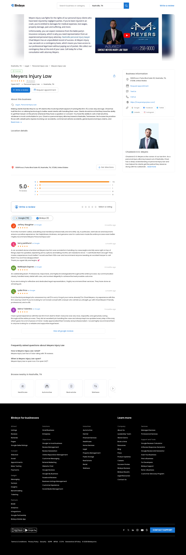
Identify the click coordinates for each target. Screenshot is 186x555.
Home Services (88, 445)
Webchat (14, 455)
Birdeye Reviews (124, 468)
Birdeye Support (147, 466)
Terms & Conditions (19, 542)
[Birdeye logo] (18, 5)
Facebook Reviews (49, 477)
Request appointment (46, 90)
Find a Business (147, 458)
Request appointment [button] (139, 86)
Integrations (16, 511)
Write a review (167, 5)
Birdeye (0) (44, 218)
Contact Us (122, 479)
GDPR (50, 542)
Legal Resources (124, 476)
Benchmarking (16, 491)
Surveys (14, 483)
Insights (14, 487)
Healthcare (87, 441)
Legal (27, 66)
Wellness (86, 468)
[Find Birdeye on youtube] (142, 530)
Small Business (48, 430)
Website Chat (47, 466)
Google (136, 108)
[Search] (126, 6)
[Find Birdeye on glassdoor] (147, 530)
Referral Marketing (49, 462)
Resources (122, 445)
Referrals (14, 438)
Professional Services (149, 434)
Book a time (122, 441)
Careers (121, 460)
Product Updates (124, 457)
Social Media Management (52, 489)
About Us (121, 430)
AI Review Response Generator (153, 447)
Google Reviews (48, 470)
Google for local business (52, 443)
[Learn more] (149, 136)
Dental (85, 434)
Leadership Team (124, 434)
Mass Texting (16, 466)
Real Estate (87, 460)
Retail (85, 464)
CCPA (61, 542)
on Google (38, 225)
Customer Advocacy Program (152, 474)
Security (43, 542)
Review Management (50, 447)
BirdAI (13, 504)
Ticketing (14, 494)
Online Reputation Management (55, 455)
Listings (14, 430)
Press (120, 453)
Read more (15, 122)
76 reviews (30, 81)
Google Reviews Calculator (151, 443)
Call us (133, 97)
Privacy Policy (33, 542)
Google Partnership (18, 515)
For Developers (147, 462)
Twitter (161, 108)
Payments (15, 470)
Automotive (87, 430)
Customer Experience (50, 485)
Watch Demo (123, 438)
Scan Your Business (148, 455)
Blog (119, 449)
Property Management (92, 453)
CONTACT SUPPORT (162, 530)
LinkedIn (137, 112)
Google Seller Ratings (19, 445)
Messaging (15, 479)
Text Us (133, 91)
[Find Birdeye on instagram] (137, 530)
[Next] (112, 388)
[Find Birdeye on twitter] (128, 530)
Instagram (150, 112)
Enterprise (46, 434)
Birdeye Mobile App (18, 519)
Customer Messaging (50, 458)
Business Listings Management (54, 481)
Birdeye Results (124, 472)
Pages (13, 441)
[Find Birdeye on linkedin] (133, 530)
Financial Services (90, 438)
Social (13, 458)
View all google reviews (63, 331)
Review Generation (49, 451)
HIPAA (56, 542)
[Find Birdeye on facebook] (124, 530)
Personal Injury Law (40, 66)
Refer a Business (147, 470)
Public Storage (88, 457)
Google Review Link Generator (152, 451)
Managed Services (148, 430)
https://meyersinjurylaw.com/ (142, 102)
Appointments (17, 462)
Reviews (14, 434)
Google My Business (50, 474)
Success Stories (124, 464)
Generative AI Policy (73, 542)
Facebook (149, 108)
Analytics (14, 508)
